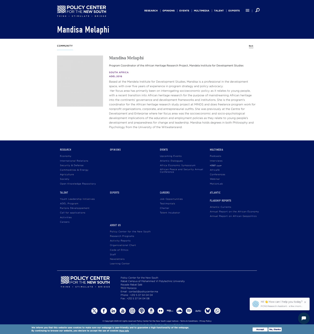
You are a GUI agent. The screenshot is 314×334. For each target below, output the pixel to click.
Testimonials (167, 204)
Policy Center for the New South (130, 232)
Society (64, 179)
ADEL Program (69, 204)
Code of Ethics (119, 250)
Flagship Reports (220, 200)
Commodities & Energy (74, 170)
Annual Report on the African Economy (234, 212)
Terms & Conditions (189, 321)
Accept (260, 329)
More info (124, 331)
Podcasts (215, 156)
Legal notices (172, 321)
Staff (113, 255)
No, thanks (275, 329)
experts (234, 10)
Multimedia (201, 10)
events (184, 10)
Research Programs (122, 236)
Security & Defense (72, 165)
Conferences (217, 175)
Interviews (216, 161)
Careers (65, 222)
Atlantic (215, 192)
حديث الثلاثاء (216, 165)
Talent (219, 10)
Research (151, 10)
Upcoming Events (171, 156)
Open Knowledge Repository (78, 184)
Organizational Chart (123, 245)
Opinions (168, 10)
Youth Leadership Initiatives (77, 199)
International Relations (74, 161)
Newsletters (117, 259)
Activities (66, 217)
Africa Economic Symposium (178, 165)
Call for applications (72, 213)
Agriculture (67, 175)
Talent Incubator (170, 213)
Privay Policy (206, 321)
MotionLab (216, 184)
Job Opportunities (171, 199)
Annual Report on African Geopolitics (233, 216)
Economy (65, 156)
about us (115, 225)
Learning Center (120, 264)
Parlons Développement (75, 208)
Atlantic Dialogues (171, 161)
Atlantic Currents (220, 207)
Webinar (215, 179)
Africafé (215, 170)
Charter (164, 208)
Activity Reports (120, 241)
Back (251, 46)
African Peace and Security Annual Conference (181, 170)
